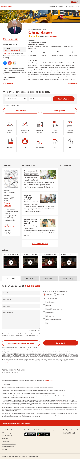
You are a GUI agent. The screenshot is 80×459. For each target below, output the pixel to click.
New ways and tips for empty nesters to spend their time (31, 173)
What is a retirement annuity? (28, 197)
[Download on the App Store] (30, 434)
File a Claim (21, 111)
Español (73, 2)
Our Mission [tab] (30, 279)
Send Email (60, 343)
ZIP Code (33, 99)
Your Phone (7, 299)
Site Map (4, 449)
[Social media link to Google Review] (14, 63)
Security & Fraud (7, 435)
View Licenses (8, 83)
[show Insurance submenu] (56, 6)
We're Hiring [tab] (67, 279)
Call (4, 53)
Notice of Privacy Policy (9, 444)
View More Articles (40, 244)
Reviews (60, 6)
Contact (71, 6)
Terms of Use (5, 441)
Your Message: (8, 312)
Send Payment (58, 111)
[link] (6, 6)
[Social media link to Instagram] (10, 63)
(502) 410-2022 (10, 39)
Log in (77, 6)
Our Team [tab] (49, 279)
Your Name (7, 293)
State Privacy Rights (8, 446)
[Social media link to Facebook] (5, 63)
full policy (59, 401)
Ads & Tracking (6, 433)
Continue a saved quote (11, 105)
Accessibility (5, 438)
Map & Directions (7, 204)
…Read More (72, 83)
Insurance (52, 6)
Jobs (65, 6)
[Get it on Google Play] (43, 434)
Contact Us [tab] (11, 279)
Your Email (6, 306)
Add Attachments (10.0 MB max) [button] (21, 343)
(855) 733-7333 (8, 362)
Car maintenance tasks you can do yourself (30, 221)
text (9, 53)
